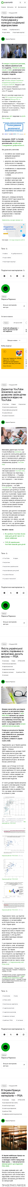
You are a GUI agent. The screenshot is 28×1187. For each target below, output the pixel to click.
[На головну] (6, 2)
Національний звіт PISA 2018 (10, 855)
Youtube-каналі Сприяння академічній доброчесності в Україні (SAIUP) (12, 82)
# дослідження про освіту (10, 1102)
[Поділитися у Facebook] (17, 276)
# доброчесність (15, 29)
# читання (5, 675)
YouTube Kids (20, 471)
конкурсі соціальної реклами (14, 63)
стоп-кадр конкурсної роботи (17, 240)
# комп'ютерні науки (8, 1105)
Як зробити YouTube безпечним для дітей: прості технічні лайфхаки (15, 536)
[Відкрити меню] (25, 2)
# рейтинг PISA (20, 672)
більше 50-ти (15, 99)
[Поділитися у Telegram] (4, 276)
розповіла (18, 452)
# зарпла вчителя (7, 666)
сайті (10, 116)
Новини (3, 7)
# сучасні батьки (7, 412)
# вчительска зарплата (9, 663)
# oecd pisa (5, 660)
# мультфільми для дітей (9, 410)
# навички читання (7, 672)
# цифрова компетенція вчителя (12, 1114)
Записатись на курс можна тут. (12, 220)
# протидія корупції (18, 32)
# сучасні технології (8, 415)
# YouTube (5, 404)
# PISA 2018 (21, 660)
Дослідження (22, 7)
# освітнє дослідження (9, 1108)
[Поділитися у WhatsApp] (23, 276)
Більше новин (12, 340)
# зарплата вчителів (8, 669)
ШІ (16, 7)
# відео (13, 404)
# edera (4, 29)
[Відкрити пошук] (20, 2)
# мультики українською (9, 407)
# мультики (22, 404)
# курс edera (6, 32)
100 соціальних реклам (13, 97)
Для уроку (10, 7)
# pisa (13, 660)
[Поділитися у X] (11, 276)
